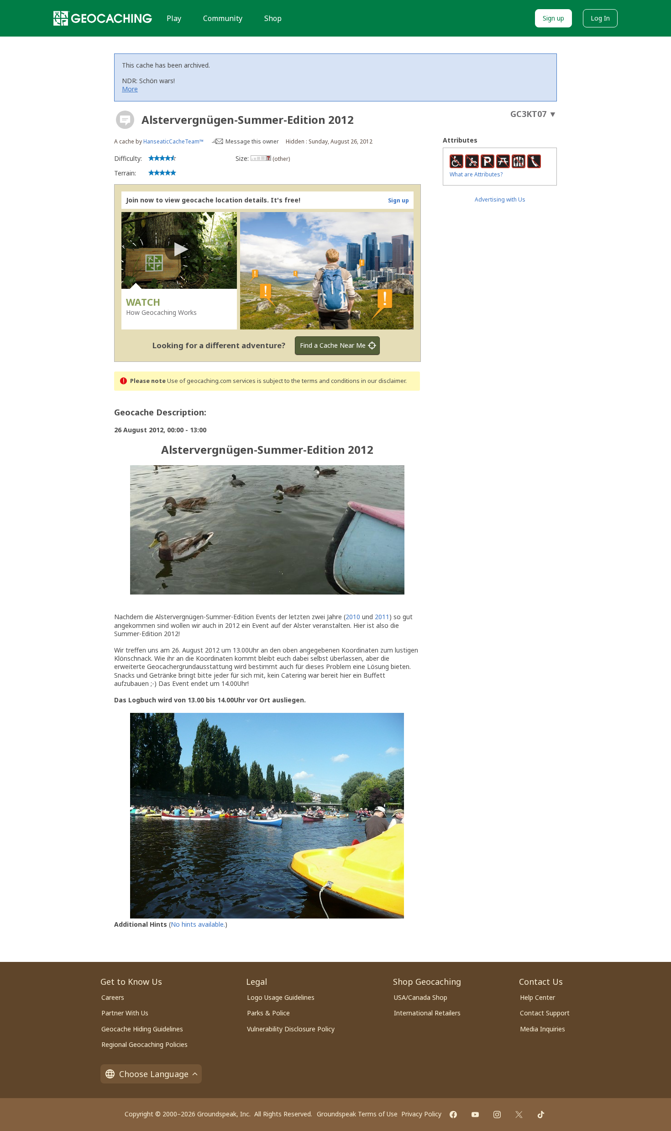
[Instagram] (497, 1114)
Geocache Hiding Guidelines (142, 1029)
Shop (273, 18)
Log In (600, 18)
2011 (382, 616)
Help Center (537, 997)
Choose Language (154, 1073)
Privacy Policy (421, 1114)
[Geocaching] (102, 18)
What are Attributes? (476, 174)
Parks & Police (268, 1013)
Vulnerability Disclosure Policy (291, 1029)
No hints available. (198, 924)
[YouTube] (475, 1114)
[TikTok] (540, 1114)
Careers (112, 997)
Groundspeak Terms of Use (357, 1114)
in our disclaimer (383, 381)
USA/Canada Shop (420, 997)
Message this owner (252, 141)
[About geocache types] (125, 120)
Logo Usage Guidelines (281, 997)
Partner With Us (124, 1013)
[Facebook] (453, 1114)
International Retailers (427, 1013)
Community (222, 18)
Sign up (553, 18)
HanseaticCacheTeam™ (173, 141)
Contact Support (545, 1013)
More (130, 89)
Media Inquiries (542, 1029)
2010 (353, 616)
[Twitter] (519, 1114)
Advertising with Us (500, 199)
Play (174, 18)
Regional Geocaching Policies (144, 1044)
